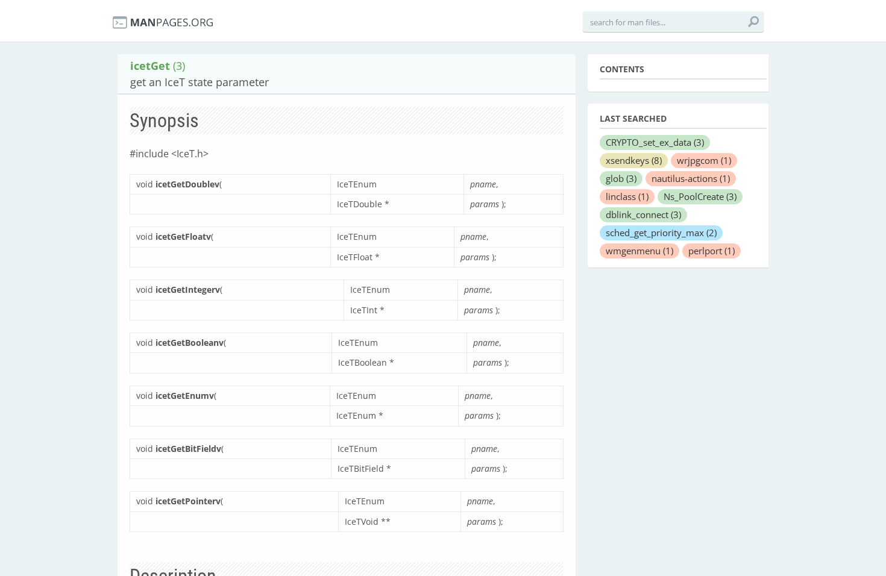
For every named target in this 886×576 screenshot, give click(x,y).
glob (621, 178)
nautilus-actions (691, 178)
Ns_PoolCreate (700, 196)
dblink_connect (643, 214)
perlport (711, 251)
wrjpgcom (704, 160)
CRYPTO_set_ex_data (655, 142)
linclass (627, 196)
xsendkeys (634, 160)
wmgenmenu (639, 251)
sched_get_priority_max (661, 233)
